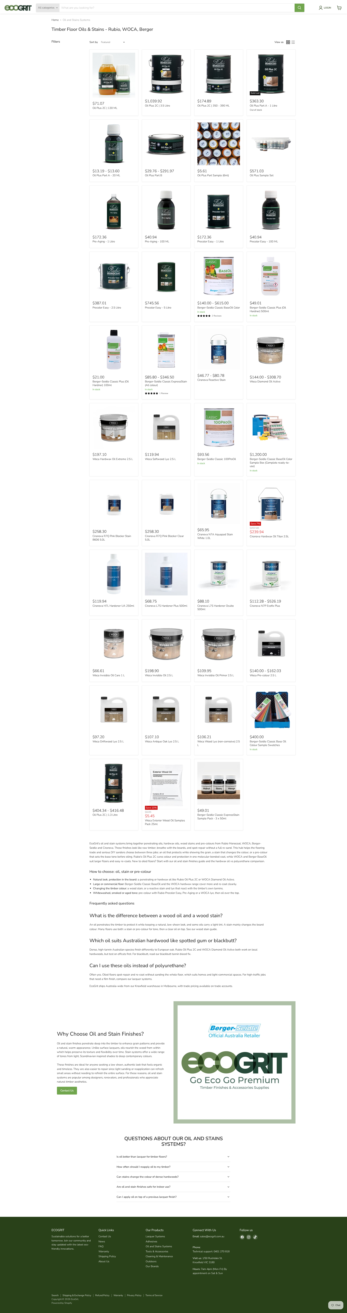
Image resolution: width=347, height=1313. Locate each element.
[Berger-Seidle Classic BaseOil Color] (218, 276)
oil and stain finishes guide (189, 861)
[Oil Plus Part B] (166, 143)
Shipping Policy (107, 1256)
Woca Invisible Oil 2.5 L (159, 675)
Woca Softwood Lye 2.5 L (160, 459)
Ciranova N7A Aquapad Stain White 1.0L (215, 536)
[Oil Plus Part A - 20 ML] (114, 143)
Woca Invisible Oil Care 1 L (109, 675)
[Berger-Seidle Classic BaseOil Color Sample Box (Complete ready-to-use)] (271, 427)
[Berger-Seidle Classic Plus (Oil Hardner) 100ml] (114, 350)
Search (55, 1295)
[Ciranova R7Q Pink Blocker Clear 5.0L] (166, 504)
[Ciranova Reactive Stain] (218, 349)
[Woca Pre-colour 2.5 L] (271, 643)
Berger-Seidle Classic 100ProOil (216, 459)
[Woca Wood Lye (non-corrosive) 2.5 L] (218, 710)
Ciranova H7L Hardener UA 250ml (113, 606)
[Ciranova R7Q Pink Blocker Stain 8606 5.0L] (114, 504)
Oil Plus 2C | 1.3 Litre (105, 815)
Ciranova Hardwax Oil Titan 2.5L (269, 536)
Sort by (93, 42)
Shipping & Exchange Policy (77, 1295)
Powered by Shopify (62, 1303)
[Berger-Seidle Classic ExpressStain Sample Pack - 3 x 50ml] (218, 783)
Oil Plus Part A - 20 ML (106, 175)
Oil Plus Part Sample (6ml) (213, 175)
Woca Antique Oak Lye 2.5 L (162, 741)
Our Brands (152, 1266)
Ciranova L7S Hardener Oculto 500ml (215, 607)
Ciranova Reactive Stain (211, 380)
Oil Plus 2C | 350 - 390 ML (213, 105)
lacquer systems (142, 979)
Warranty (103, 1251)
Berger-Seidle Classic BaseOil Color (218, 307)
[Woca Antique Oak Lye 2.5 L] (166, 710)
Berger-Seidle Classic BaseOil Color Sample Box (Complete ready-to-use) (271, 462)
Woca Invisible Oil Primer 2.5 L (215, 675)
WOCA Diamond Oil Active (218, 879)
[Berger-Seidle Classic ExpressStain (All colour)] (166, 350)
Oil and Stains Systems (159, 1246)
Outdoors (151, 1261)
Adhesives (151, 1241)
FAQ (101, 1246)
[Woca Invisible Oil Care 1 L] (114, 643)
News (101, 1241)
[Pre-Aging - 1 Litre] (114, 210)
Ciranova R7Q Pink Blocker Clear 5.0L (164, 537)
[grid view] (288, 42)
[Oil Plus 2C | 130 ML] (114, 75)
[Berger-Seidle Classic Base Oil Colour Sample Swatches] (271, 710)
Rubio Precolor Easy (169, 893)
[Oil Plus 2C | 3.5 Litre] (166, 74)
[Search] (299, 8)
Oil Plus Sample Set (261, 175)
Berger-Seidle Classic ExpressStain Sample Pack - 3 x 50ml (218, 816)
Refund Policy (102, 1295)
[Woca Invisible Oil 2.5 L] (166, 643)
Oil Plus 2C (149, 856)
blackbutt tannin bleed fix (175, 954)
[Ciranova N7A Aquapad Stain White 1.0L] (218, 503)
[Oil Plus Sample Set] (271, 143)
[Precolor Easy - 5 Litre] (166, 276)
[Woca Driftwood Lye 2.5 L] (114, 710)
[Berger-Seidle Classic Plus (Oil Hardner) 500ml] (271, 276)
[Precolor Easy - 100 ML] (271, 210)
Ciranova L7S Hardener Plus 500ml (166, 606)
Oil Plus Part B (153, 175)
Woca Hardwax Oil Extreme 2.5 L (113, 459)
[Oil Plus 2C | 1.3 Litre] (114, 783)
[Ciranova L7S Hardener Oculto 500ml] (218, 574)
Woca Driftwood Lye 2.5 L (108, 741)
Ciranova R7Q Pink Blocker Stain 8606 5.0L (112, 537)
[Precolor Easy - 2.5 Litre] (114, 276)
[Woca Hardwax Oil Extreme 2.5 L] (114, 427)
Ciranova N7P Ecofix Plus (265, 606)
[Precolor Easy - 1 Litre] (218, 210)
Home (55, 20)
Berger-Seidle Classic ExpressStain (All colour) (166, 383)
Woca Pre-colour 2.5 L (263, 675)
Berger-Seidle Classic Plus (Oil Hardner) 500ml (268, 309)
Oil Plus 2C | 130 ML (105, 108)
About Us (103, 1261)
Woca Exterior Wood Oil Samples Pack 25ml (165, 822)
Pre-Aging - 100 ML (157, 241)
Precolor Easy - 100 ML (264, 241)
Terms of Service (153, 1295)
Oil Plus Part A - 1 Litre (263, 105)
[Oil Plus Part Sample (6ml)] (218, 143)
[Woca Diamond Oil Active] (271, 350)
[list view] (293, 42)
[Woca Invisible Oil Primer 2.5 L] (218, 643)
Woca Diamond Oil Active (265, 381)
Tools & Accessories (157, 1251)
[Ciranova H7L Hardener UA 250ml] (114, 574)
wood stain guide (206, 929)
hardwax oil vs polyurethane (233, 861)
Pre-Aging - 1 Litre (104, 241)
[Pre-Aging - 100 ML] (166, 210)
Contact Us (67, 1090)
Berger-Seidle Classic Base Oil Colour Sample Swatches (268, 743)
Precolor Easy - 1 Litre (210, 241)
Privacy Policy (134, 1295)
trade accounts (223, 986)
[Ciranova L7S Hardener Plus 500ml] (166, 574)
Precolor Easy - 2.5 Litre (107, 307)
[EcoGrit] (18, 8)
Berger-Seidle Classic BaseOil (142, 884)
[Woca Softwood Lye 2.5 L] (166, 427)
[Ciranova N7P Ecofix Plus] (271, 574)
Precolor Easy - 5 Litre (158, 307)
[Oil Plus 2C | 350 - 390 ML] (218, 74)
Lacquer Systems (155, 1236)
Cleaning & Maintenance (159, 1256)
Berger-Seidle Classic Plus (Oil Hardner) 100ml (111, 383)
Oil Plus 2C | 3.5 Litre (157, 105)
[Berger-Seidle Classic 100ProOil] (218, 427)
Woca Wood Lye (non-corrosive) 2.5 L (218, 743)
